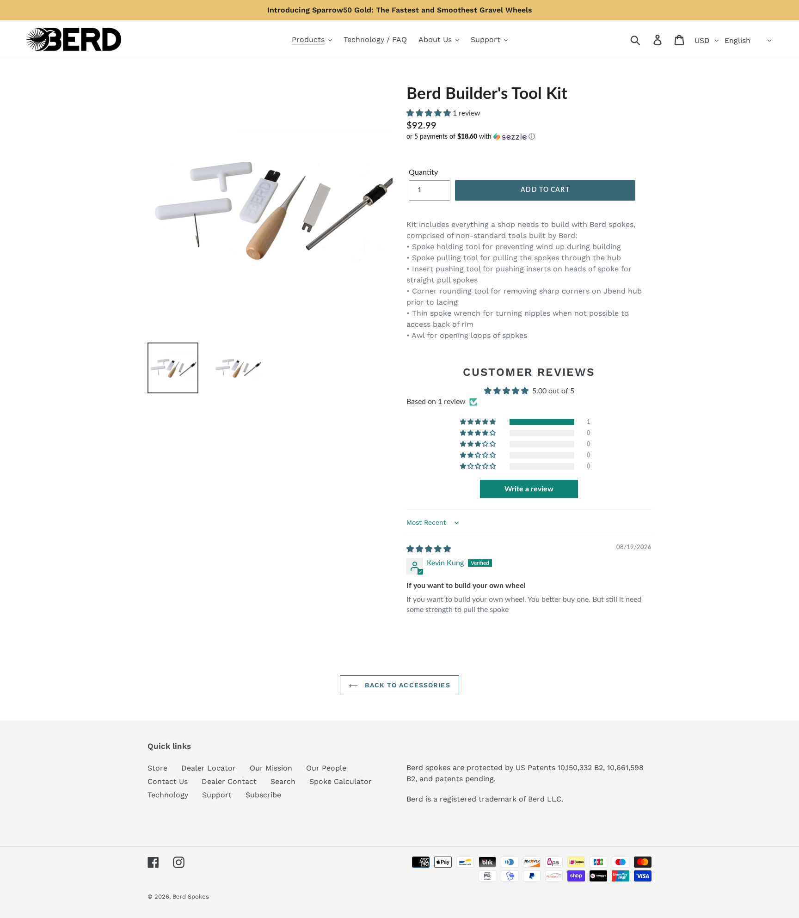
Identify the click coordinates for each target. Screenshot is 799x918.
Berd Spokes (190, 896)
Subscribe (263, 794)
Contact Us (168, 781)
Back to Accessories (406, 685)
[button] (429, 113)
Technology (168, 794)
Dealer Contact (229, 781)
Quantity (423, 172)
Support (217, 794)
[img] (428, 549)
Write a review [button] (528, 489)
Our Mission (271, 768)
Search (282, 781)
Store (157, 768)
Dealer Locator (208, 768)
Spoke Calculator (340, 781)
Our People (326, 768)
